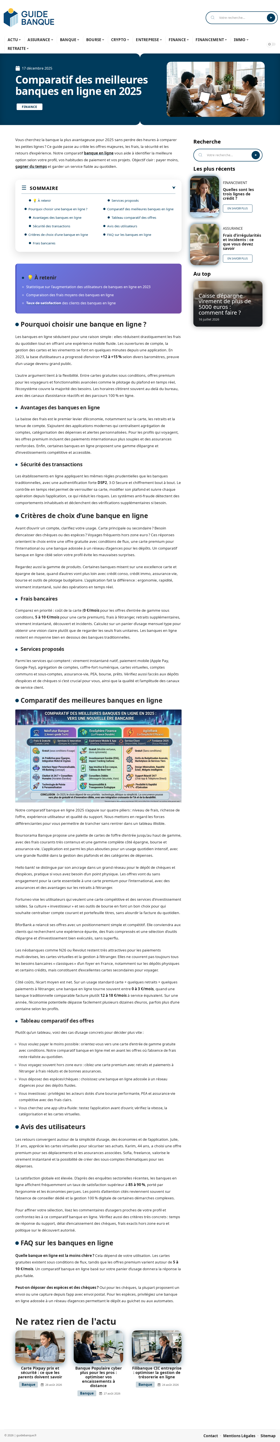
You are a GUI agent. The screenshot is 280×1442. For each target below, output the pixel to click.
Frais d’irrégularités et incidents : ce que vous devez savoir (242, 242)
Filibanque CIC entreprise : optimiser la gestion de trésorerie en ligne (157, 1372)
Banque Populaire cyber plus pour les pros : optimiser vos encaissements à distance (98, 1376)
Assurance (233, 228)
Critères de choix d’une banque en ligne (58, 234)
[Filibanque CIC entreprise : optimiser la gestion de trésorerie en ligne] (157, 1346)
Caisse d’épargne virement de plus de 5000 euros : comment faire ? (225, 304)
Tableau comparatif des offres (134, 217)
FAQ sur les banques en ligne (129, 234)
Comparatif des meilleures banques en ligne (140, 209)
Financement (235, 183)
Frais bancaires (44, 243)
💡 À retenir (42, 200)
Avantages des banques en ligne (57, 217)
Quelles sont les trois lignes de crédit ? (238, 194)
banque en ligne (99, 153)
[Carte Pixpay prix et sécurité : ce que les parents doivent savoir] (40, 1346)
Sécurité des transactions (51, 226)
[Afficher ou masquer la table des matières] (116, 188)
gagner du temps (31, 166)
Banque (28, 1384)
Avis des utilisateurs (122, 226)
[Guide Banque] (29, 18)
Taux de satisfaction (43, 303)
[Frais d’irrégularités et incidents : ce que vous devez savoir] (204, 244)
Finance (29, 107)
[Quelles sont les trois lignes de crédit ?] (204, 196)
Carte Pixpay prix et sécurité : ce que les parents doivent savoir (40, 1372)
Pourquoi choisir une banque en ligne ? (58, 209)
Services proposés (125, 200)
